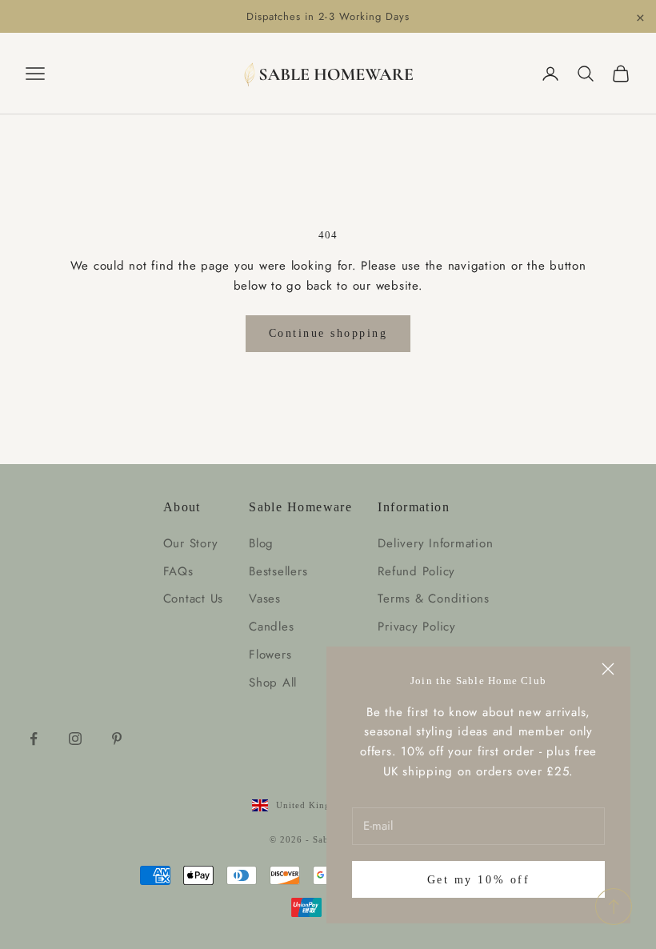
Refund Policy (416, 571)
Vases (265, 598)
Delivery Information (435, 543)
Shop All (273, 682)
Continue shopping (328, 333)
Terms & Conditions (434, 598)
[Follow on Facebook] (34, 739)
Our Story (190, 543)
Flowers (270, 654)
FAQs (178, 571)
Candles (271, 626)
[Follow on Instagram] (75, 739)
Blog (261, 543)
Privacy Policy (417, 626)
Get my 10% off (478, 880)
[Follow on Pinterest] (117, 739)
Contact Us (193, 598)
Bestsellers (278, 571)
